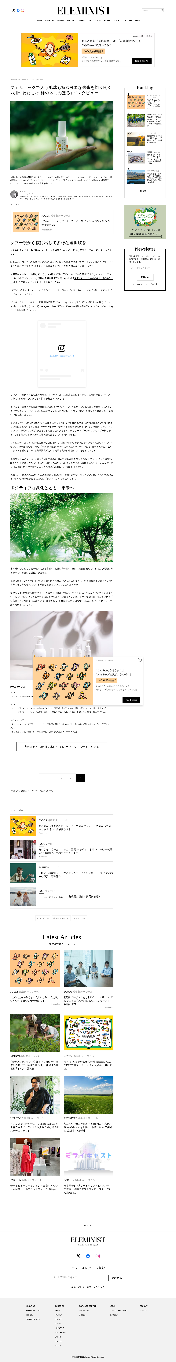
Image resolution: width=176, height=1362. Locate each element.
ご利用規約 (114, 1315)
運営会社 (29, 1315)
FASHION (49, 21)
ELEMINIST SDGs (33, 1319)
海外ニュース (157, 114)
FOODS (70, 21)
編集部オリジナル (61, 918)
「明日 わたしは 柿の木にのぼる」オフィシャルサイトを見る (62, 746)
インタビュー (37, 80)
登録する (145, 277)
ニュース (157, 152)
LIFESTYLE (82, 21)
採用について (145, 1310)
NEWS (39, 21)
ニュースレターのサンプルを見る (145, 284)
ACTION (128, 21)
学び (155, 133)
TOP (12, 80)
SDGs (137, 21)
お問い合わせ (84, 1310)
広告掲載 (82, 1315)
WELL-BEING (95, 21)
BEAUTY (60, 21)
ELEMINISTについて (34, 1310)
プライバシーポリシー (118, 1310)
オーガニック (79, 918)
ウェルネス (27, 80)
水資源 (156, 171)
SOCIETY (117, 21)
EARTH (107, 21)
